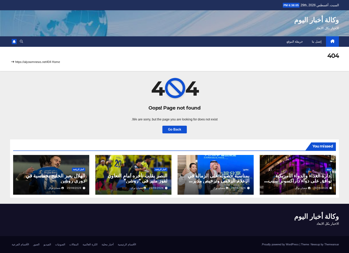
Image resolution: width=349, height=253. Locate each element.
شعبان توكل (301, 188)
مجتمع (245, 169)
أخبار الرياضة (160, 169)
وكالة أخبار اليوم (316, 20)
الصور (36, 244)
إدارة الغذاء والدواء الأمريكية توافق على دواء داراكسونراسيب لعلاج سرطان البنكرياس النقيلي (300, 181)
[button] (21, 41)
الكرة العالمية (90, 244)
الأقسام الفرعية (20, 244)
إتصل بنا (317, 41)
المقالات (74, 244)
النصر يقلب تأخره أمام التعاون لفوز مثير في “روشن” (137, 178)
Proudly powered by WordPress (281, 244)
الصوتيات (60, 244)
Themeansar (331, 244)
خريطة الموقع (295, 41)
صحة (329, 169)
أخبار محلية (108, 244)
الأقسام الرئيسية (127, 244)
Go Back (174, 129)
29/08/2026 (320, 188)
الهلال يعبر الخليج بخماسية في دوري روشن (55, 178)
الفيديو (47, 244)
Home (56, 62)
